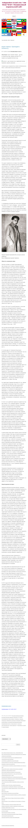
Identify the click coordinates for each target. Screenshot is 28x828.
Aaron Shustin (6, 727)
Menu (14, 16)
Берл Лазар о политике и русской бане (10, 793)
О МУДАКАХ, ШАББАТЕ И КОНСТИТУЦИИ (10, 760)
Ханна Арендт (14, 723)
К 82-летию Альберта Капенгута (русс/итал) (11, 772)
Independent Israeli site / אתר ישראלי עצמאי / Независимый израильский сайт (14, 5)
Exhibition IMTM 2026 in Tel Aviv (8, 807)
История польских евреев (7, 717)
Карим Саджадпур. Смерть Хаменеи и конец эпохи (13, 806)
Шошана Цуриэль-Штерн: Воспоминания (10, 817)
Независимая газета (6, 706)
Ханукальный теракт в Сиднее (8, 812)
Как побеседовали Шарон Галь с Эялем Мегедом (12, 752)
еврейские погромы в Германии (13, 720)
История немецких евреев (17, 715)
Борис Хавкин (11, 719)
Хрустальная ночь (6, 725)
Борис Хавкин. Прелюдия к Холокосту (11, 47)
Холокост (20, 723)
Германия (17, 719)
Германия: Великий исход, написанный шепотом (12, 777)
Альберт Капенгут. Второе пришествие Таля (11, 804)
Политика (15, 717)
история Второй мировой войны (15, 722)
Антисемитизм (5, 719)
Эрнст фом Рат (13, 725)
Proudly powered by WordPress (8, 825)
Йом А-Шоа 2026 (5, 791)
